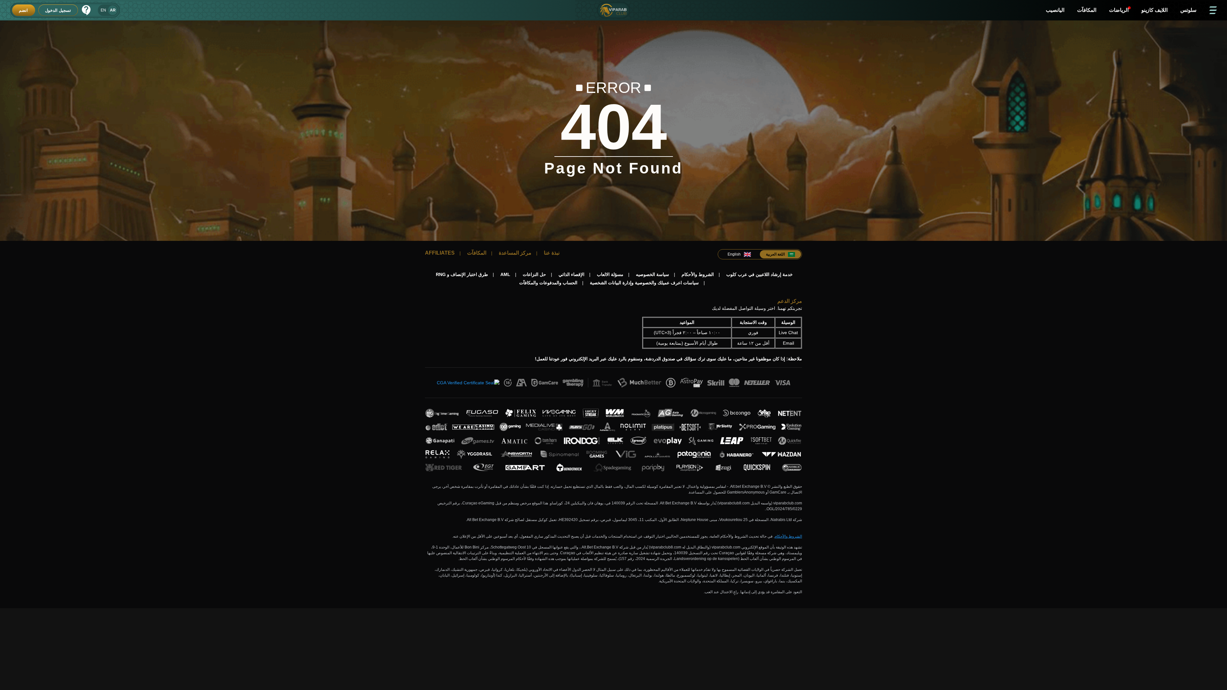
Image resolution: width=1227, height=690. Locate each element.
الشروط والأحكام (788, 536)
